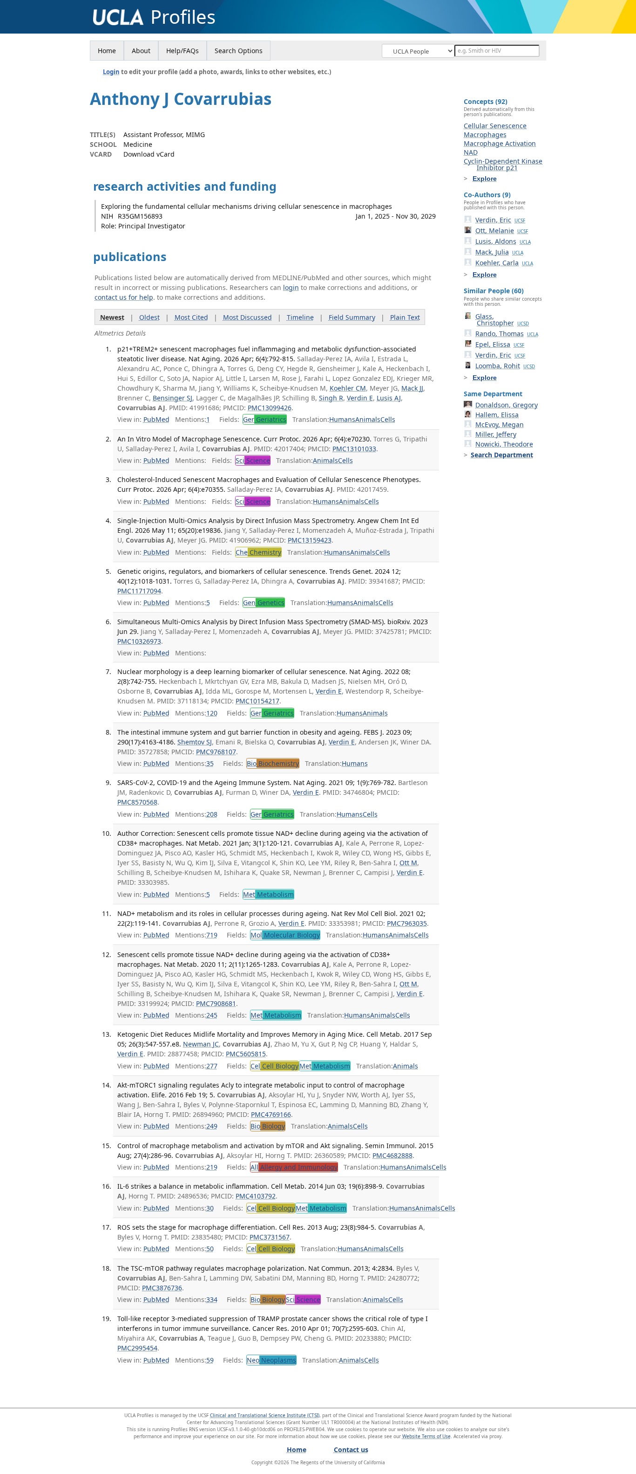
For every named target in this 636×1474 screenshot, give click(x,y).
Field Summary (352, 317)
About (141, 50)
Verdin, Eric (500, 219)
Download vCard (149, 154)
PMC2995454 (137, 1347)
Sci (253, 460)
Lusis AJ (389, 397)
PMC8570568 (137, 802)
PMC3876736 (162, 1287)
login (291, 287)
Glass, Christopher (502, 319)
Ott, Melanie (501, 230)
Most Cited (191, 317)
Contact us (351, 1449)
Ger (264, 419)
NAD (471, 152)
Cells (387, 419)
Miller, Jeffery (495, 434)
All (294, 1167)
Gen (263, 602)
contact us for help (124, 297)
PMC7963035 (407, 923)
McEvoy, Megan (499, 424)
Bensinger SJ (172, 397)
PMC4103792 (256, 1196)
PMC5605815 (246, 1053)
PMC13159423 (310, 540)
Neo (271, 1360)
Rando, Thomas (506, 333)
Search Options (239, 50)
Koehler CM (348, 388)
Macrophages (485, 134)
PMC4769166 (271, 1114)
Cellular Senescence (495, 125)
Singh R (331, 397)
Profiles (183, 17)
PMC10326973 (139, 641)
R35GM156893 (140, 216)
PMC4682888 (392, 1155)
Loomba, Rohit (505, 365)
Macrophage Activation (500, 143)
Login (111, 72)
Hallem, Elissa (497, 414)
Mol (285, 934)
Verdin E (360, 397)
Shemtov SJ (194, 741)
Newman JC (201, 1044)
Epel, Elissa (499, 344)
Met (268, 894)
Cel (274, 1065)
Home (107, 50)
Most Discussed (247, 317)
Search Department (502, 454)
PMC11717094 (139, 590)
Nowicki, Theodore (504, 444)
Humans (342, 419)
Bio (273, 763)
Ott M (408, 862)
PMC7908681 (216, 1003)
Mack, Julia (499, 252)
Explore (485, 178)
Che (258, 552)
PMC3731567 (270, 1237)
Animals (367, 419)
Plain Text (405, 317)
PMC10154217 (257, 700)
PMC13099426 (269, 407)
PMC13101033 (354, 448)
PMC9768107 (216, 751)
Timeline (300, 317)
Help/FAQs (182, 50)
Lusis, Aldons (503, 241)
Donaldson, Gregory (506, 404)
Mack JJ (412, 388)
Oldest (149, 317)
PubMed (156, 419)
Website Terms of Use (426, 1436)
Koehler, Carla (504, 262)
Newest (112, 317)
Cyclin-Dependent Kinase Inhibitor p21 (503, 164)
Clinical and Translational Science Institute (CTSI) (264, 1415)
